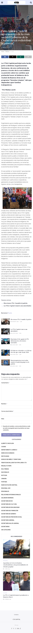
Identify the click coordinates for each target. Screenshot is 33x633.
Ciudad (12, 51)
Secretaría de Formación (9, 510)
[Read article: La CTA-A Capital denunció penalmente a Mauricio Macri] (16, 581)
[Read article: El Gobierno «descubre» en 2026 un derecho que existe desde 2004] (5, 353)
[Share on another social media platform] (28, 57)
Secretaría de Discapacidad (10, 507)
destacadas (5, 456)
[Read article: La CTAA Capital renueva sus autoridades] (5, 331)
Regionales (5, 491)
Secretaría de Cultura (9, 504)
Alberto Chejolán (7, 443)
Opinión (3, 478)
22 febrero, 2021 (5, 47)
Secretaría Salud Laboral (10, 523)
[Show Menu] (2, 2)
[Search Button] (31, 2)
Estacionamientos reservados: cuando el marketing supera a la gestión (20, 362)
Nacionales (5, 472)
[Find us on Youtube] (18, 629)
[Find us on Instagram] (15, 629)
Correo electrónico (7, 411)
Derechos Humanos (7, 453)
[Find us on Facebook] (11, 629)
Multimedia (5, 469)
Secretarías (5, 526)
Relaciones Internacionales (11, 494)
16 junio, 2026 (14, 354)
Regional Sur (5, 488)
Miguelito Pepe (6, 465)
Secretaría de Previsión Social (11, 517)
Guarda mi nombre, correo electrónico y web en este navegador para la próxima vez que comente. (16, 428)
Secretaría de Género (8, 513)
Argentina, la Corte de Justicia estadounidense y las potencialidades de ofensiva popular (15, 565)
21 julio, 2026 (14, 344)
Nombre (4, 404)
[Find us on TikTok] (20, 629)
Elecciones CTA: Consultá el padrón (15, 303)
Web (2, 418)
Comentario (5, 383)
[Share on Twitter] (12, 57)
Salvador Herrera (7, 497)
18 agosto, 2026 (14, 321)
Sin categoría (5, 529)
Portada (4, 481)
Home (2, 51)
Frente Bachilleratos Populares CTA (13, 462)
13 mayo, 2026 (14, 366)
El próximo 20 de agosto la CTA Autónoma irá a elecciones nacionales (20, 340)
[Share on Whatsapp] (20, 57)
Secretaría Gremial (7, 520)
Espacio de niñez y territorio (11, 459)
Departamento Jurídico (9, 449)
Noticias (7, 51)
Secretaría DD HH (7, 501)
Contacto (16, 614)
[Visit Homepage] (16, 2)
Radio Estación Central (9, 485)
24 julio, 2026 (14, 333)
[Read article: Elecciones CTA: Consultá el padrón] (5, 322)
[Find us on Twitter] (13, 629)
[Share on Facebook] (5, 57)
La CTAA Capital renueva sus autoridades (17, 306)
